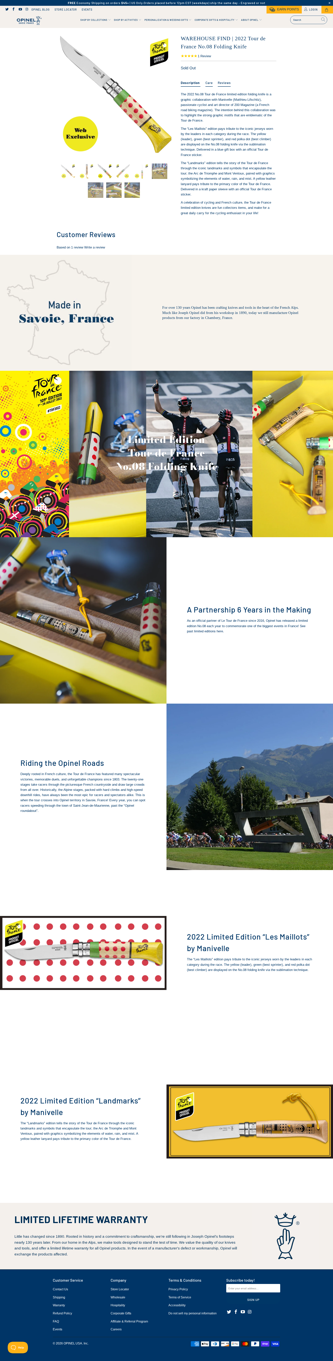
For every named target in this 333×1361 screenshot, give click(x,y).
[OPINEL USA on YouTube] (20, 9)
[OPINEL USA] (28, 20)
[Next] (170, 96)
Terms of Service (179, 1297)
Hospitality (118, 1305)
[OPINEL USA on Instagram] (27, 9)
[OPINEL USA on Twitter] (7, 9)
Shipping (59, 1297)
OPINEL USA (73, 1343)
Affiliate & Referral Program (129, 1321)
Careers (116, 1329)
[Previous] (59, 96)
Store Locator (66, 9)
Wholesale (118, 1297)
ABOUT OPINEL (250, 19)
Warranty (59, 1305)
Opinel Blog (40, 9)
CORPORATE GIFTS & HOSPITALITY (215, 19)
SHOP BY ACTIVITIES (126, 19)
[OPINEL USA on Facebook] (13, 9)
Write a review (94, 247)
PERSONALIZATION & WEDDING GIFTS (167, 19)
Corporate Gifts (121, 1313)
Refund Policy (62, 1313)
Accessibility (177, 1305)
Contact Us (60, 1289)
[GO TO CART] (327, 9)
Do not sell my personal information (192, 1313)
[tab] (190, 81)
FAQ (56, 1321)
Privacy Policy (178, 1289)
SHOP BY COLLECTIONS (94, 19)
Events (87, 9)
